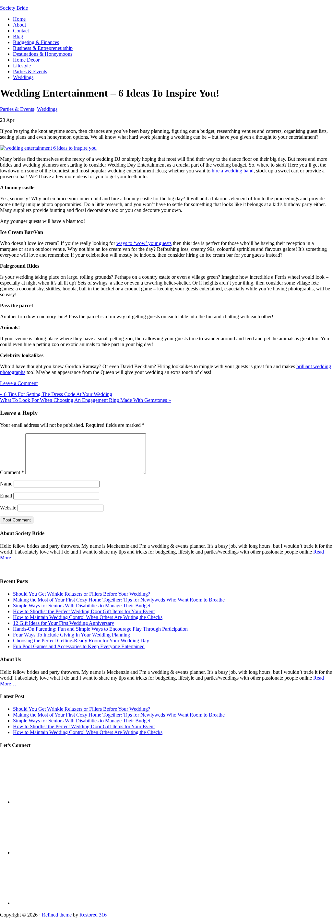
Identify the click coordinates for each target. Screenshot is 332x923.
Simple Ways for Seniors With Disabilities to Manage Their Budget (81, 605)
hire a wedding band (233, 170)
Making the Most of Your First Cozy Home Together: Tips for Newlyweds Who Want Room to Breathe (119, 599)
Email (6, 495)
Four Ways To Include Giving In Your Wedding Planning (71, 634)
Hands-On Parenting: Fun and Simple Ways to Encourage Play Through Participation (100, 629)
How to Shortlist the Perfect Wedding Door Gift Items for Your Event (84, 611)
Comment (12, 472)
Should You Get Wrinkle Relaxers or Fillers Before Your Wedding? (81, 594)
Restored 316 (93, 914)
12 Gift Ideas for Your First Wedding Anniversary (63, 623)
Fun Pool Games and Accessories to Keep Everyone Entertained (79, 646)
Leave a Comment (19, 383)
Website (8, 507)
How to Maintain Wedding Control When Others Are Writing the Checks (87, 617)
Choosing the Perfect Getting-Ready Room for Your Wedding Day (81, 640)
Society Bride (14, 8)
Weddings (47, 109)
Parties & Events (17, 109)
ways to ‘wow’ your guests (144, 243)
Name (6, 483)
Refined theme (57, 914)
